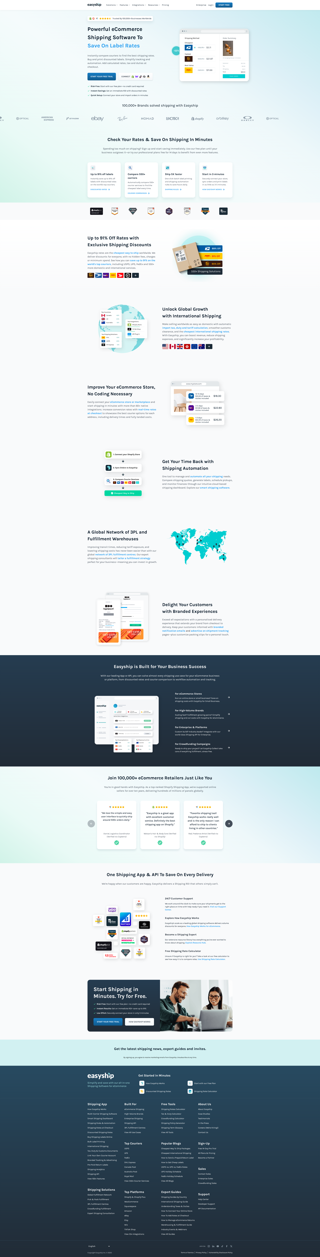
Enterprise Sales (205, 1178)
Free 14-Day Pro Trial (207, 1148)
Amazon (128, 1211)
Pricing (165, 5)
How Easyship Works (139, 1022)
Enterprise (201, 5)
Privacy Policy (201, 1252)
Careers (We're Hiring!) (208, 1128)
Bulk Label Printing (96, 1141)
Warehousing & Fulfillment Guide (176, 1225)
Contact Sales (204, 1174)
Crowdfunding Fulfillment (99, 1208)
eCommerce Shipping (134, 1109)
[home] (94, 5)
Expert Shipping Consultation (101, 1213)
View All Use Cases (132, 1132)
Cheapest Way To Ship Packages (175, 1148)
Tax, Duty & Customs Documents (103, 1151)
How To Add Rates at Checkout (175, 1215)
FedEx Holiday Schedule (172, 1176)
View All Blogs (167, 1181)
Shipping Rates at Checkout (100, 1128)
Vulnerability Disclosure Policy (220, 1252)
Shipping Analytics (96, 1169)
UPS (126, 1153)
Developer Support (206, 1204)
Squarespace (130, 1206)
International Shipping (98, 1146)
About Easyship (205, 1109)
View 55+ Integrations (134, 1234)
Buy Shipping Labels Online (100, 1137)
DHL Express (130, 1162)
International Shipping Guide (174, 1201)
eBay (126, 1215)
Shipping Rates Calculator (173, 1109)
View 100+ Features (96, 1178)
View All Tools (167, 1132)
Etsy (126, 1220)
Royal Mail (129, 1176)
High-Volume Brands (133, 1114)
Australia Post (130, 1171)
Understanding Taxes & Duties (175, 1206)
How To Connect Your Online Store (176, 1211)
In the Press (203, 1123)
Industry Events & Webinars (174, 1229)
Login (211, 5)
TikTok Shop (130, 1229)
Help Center (203, 1199)
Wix (126, 1225)
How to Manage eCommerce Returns (178, 1220)
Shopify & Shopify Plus (134, 1197)
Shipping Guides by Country (174, 1197)
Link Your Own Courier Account (102, 1155)
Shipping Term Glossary (172, 1128)
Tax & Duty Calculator (171, 1114)
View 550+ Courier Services (136, 1181)
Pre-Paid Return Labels (98, 1165)
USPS (126, 1148)
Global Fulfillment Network (100, 1195)
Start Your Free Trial (101, 76)
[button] (112, 5)
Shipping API (93, 1174)
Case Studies (204, 1114)
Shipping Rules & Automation (101, 1123)
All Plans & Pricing (206, 1153)
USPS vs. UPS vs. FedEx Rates (174, 1167)
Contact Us (203, 1132)
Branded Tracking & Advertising (102, 1160)
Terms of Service (187, 1252)
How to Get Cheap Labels (172, 1162)
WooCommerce (131, 1201)
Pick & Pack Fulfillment (98, 1199)
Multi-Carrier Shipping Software (102, 1114)
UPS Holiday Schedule (171, 1171)
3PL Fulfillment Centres (98, 1204)
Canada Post (130, 1167)
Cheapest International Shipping (176, 1153)
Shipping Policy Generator (173, 1123)
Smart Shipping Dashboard (100, 1118)
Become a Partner (206, 1158)
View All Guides (168, 1234)
